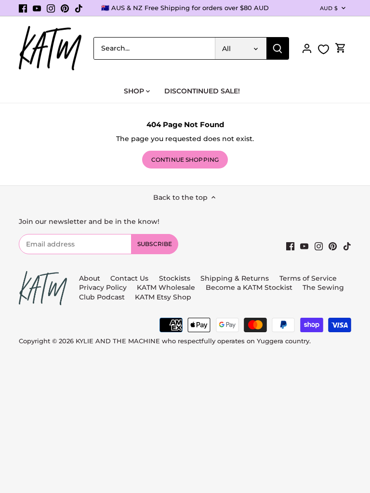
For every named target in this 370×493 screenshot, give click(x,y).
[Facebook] (23, 8)
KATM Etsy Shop (163, 297)
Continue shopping (185, 159)
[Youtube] (37, 8)
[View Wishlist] (323, 49)
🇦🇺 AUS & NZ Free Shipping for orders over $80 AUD (185, 8)
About (89, 278)
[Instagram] (51, 8)
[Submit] (277, 48)
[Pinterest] (65, 8)
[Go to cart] (340, 48)
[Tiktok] (79, 8)
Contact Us (129, 278)
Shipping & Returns (234, 278)
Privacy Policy (103, 287)
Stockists (174, 278)
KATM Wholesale (166, 287)
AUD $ (329, 8)
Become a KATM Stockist (249, 287)
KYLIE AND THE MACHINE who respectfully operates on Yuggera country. (193, 341)
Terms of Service (308, 278)
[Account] (306, 48)
